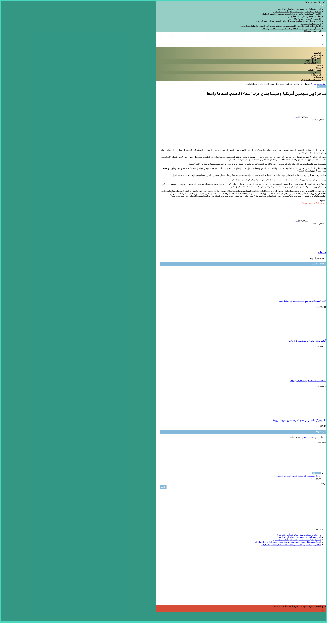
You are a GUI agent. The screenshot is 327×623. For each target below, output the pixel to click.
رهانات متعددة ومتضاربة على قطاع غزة (304, 16)
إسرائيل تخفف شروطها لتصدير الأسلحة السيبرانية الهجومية (298, 476)
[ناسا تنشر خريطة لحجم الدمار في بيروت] (304, 375)
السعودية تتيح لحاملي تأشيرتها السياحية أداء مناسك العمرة (297, 11)
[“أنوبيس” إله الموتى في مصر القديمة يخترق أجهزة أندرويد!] (301, 415)
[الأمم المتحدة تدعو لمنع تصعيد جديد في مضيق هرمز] (302, 296)
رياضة (318, 67)
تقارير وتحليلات (314, 70)
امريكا (304, 203)
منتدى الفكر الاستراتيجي (311, 80)
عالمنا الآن (314, 84)
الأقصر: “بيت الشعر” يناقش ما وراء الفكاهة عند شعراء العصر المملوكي (291, 14)
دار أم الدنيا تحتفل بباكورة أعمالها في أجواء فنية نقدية (299, 535)
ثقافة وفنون (316, 75)
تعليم (319, 65)
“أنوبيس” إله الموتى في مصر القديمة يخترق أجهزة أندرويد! (299, 420)
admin (295, 117)
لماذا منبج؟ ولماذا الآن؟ (311, 31)
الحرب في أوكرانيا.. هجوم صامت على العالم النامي (299, 9)
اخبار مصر (316, 55)
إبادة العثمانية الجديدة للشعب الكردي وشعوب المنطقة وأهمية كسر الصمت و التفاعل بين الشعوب (280, 26)
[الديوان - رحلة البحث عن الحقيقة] (311, 40)
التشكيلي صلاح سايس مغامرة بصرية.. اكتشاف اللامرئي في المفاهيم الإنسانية (288, 21)
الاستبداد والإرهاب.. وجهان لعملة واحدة (305, 19)
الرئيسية (317, 53)
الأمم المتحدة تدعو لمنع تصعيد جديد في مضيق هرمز (302, 301)
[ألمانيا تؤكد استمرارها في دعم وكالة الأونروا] (310, 335)
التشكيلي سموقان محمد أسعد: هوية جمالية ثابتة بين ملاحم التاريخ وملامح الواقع (288, 542)
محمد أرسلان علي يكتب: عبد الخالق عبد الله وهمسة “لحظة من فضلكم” (291, 28)
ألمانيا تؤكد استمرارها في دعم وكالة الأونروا (306, 341)
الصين (310, 203)
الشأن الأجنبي (310, 63)
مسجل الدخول (307, 437)
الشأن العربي (310, 60)
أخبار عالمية (316, 58)
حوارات (313, 72)
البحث (323, 483)
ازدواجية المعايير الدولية (311, 24)
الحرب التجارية (320, 203)
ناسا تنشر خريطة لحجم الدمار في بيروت (308, 381)
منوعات (317, 77)
